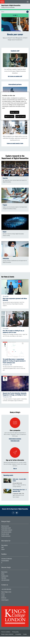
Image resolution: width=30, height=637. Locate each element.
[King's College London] (15, 615)
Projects (5, 205)
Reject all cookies (9, 116)
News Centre (4, 572)
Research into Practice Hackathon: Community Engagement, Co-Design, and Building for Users (14, 394)
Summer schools (5, 534)
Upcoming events (8, 475)
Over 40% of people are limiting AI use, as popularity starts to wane (13, 331)
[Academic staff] (15, 60)
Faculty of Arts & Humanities (8, 7)
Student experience (5, 536)
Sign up (15, 468)
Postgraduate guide (15, 441)
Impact (4, 232)
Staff (2, 547)
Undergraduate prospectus (15, 439)
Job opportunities (5, 580)
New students (4, 545)
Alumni (2, 549)
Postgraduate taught (6, 527)
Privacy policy (15, 631)
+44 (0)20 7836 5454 (6, 589)
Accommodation (5, 560)
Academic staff (15, 51)
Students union (4, 575)
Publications (6, 258)
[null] (15, 24)
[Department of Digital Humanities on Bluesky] (16, 512)
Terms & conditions (5, 631)
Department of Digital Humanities (10, 5)
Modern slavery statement (7, 634)
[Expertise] (15, 168)
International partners (15, 84)
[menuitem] (15, 526)
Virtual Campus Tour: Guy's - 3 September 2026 (20, 490)
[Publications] (15, 249)
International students (6, 532)
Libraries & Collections (6, 558)
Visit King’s (3, 578)
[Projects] (15, 195)
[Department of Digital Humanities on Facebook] (13, 512)
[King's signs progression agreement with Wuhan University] (15, 287)
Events (2, 573)
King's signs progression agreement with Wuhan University (15, 299)
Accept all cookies (20, 116)
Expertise (5, 178)
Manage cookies (14, 112)
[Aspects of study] (15, 127)
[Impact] (15, 222)
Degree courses (5, 526)
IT (1, 562)
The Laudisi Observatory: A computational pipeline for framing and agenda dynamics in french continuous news (14, 361)
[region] (15, 106)
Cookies (25, 634)
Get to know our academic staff (15, 76)
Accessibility (18, 634)
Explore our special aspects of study (15, 143)
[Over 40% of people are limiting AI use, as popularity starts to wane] (15, 319)
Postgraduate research (6, 529)
